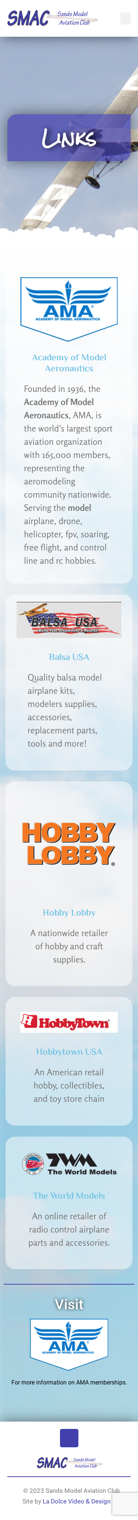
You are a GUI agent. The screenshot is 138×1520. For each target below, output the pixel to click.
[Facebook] (69, 1438)
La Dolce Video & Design (75, 1501)
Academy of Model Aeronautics (69, 363)
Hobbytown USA (69, 1053)
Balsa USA (69, 658)
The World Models (69, 1196)
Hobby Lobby (69, 913)
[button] (125, 18)
